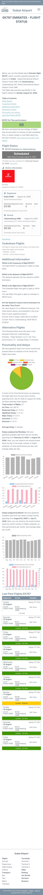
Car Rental (26, 875)
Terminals (26, 858)
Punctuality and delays (11, 112)
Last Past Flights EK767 (11, 115)
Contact (31, 890)
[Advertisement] (21, 48)
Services (25, 878)
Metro (4, 881)
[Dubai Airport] (5, 9)
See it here (13, 163)
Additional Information (11, 107)
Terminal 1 (25, 861)
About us (37, 890)
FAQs (24, 870)
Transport (6, 873)
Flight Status (7, 101)
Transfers (5, 884)
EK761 (25, 337)
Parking (25, 873)
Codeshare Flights (9, 104)
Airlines (5, 870)
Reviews (25, 881)
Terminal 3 (26, 867)
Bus (3, 875)
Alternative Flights (9, 109)
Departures (6, 864)
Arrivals (5, 861)
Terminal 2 (26, 864)
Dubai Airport (22, 10)
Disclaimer (24, 890)
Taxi (3, 878)
